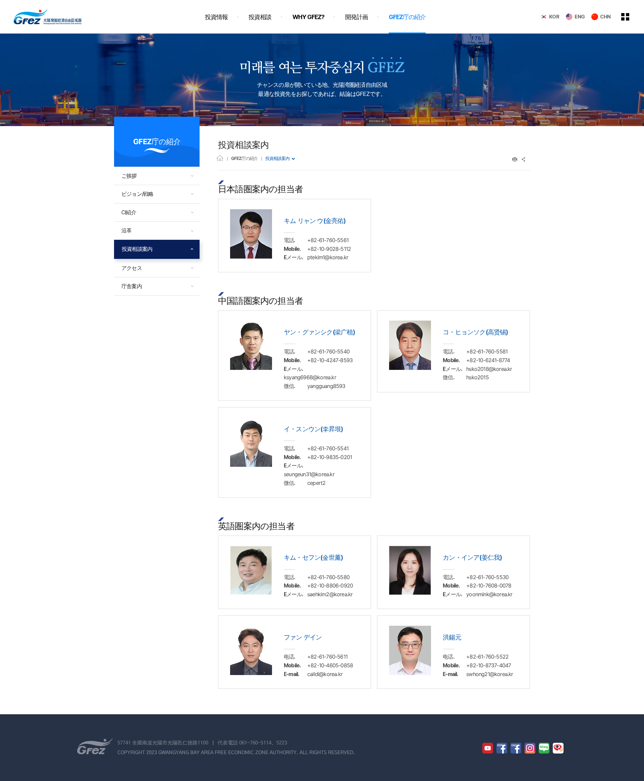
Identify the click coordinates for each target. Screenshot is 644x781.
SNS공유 (523, 159)
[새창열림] (487, 748)
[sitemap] (630, 17)
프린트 (514, 159)
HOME (219, 158)
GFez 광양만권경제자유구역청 (47, 17)
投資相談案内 (277, 158)
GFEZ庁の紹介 (244, 158)
